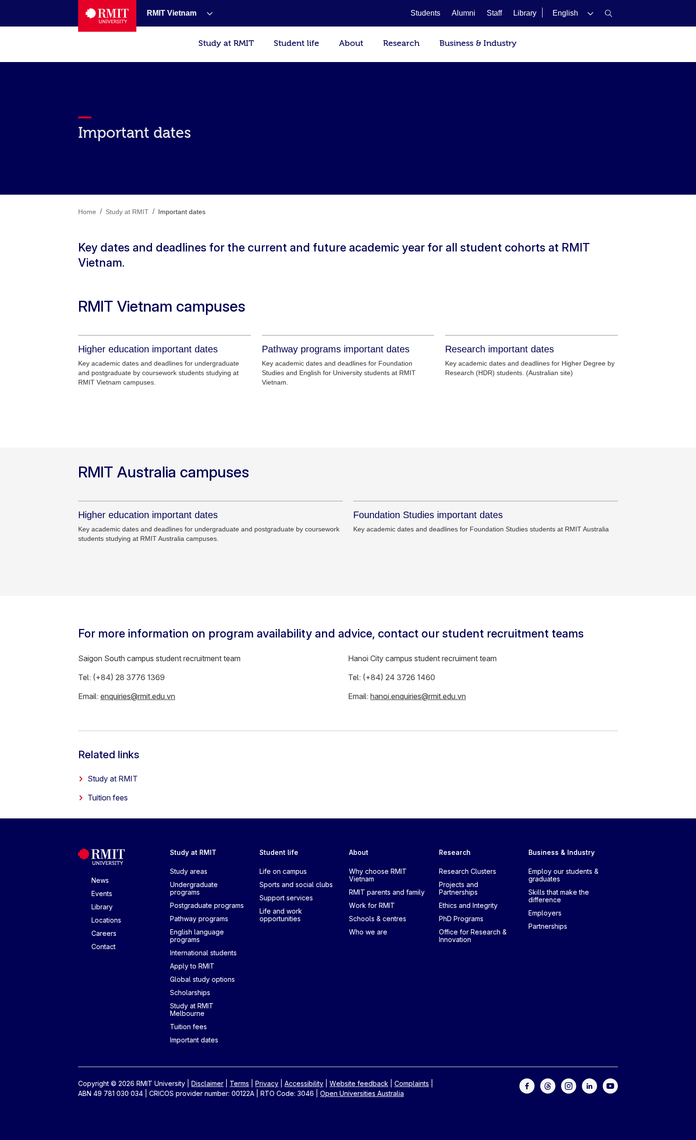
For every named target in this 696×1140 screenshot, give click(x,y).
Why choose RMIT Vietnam (378, 875)
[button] (573, 13)
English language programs (197, 935)
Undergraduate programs (194, 888)
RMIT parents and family (387, 892)
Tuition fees (108, 797)
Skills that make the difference (558, 896)
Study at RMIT (226, 43)
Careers (103, 933)
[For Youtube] (610, 1085)
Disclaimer (207, 1083)
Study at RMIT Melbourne (192, 1009)
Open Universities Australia (362, 1093)
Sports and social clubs (296, 884)
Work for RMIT (372, 905)
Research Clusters (467, 871)
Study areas (188, 871)
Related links (108, 754)
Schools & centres (377, 919)
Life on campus (283, 871)
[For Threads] (547, 1085)
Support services (286, 898)
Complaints (411, 1083)
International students (203, 953)
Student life (296, 43)
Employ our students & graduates (563, 875)
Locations (106, 920)
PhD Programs (461, 919)
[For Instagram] (568, 1085)
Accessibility (304, 1083)
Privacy (266, 1083)
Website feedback (359, 1083)
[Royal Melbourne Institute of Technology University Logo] (107, 16)
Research (401, 43)
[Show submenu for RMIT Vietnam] (206, 13)
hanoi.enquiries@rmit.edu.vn (418, 696)
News (100, 880)
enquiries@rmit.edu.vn (137, 696)
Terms (239, 1083)
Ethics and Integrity (468, 905)
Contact (103, 947)
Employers (545, 913)
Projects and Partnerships (458, 888)
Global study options (202, 979)
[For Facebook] (527, 1085)
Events (101, 893)
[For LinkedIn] (589, 1085)
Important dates (194, 1040)
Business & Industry (478, 43)
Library (102, 907)
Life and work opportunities (280, 915)
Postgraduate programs (207, 905)
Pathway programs (199, 919)
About (351, 43)
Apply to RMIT (192, 966)
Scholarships (190, 992)
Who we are (368, 932)
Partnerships (547, 926)
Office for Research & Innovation (473, 935)
